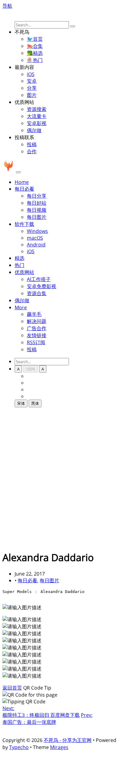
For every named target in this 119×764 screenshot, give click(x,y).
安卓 (32, 81)
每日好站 (36, 203)
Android (36, 244)
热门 (19, 265)
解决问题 (36, 321)
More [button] (21, 307)
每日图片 (36, 217)
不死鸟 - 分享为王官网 (68, 740)
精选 (19, 258)
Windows (37, 231)
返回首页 (12, 687)
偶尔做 (34, 130)
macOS (35, 237)
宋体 (21, 403)
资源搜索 (36, 109)
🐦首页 (35, 39)
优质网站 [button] (24, 272)
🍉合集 (35, 46)
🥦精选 (35, 53)
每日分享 (36, 195)
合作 (32, 151)
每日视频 (36, 210)
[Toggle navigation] (18, 172)
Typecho (19, 747)
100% (30, 369)
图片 (32, 95)
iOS (30, 74)
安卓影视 (36, 123)
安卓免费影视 (41, 286)
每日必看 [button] (24, 188)
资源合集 (36, 293)
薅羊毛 (34, 314)
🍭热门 (35, 60)
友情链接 (36, 335)
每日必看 (27, 580)
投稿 (32, 144)
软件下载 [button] (24, 224)
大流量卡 (36, 116)
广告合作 (36, 328)
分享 (32, 88)
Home (22, 182)
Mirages (59, 747)
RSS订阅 (36, 342)
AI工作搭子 (39, 279)
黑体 (35, 403)
